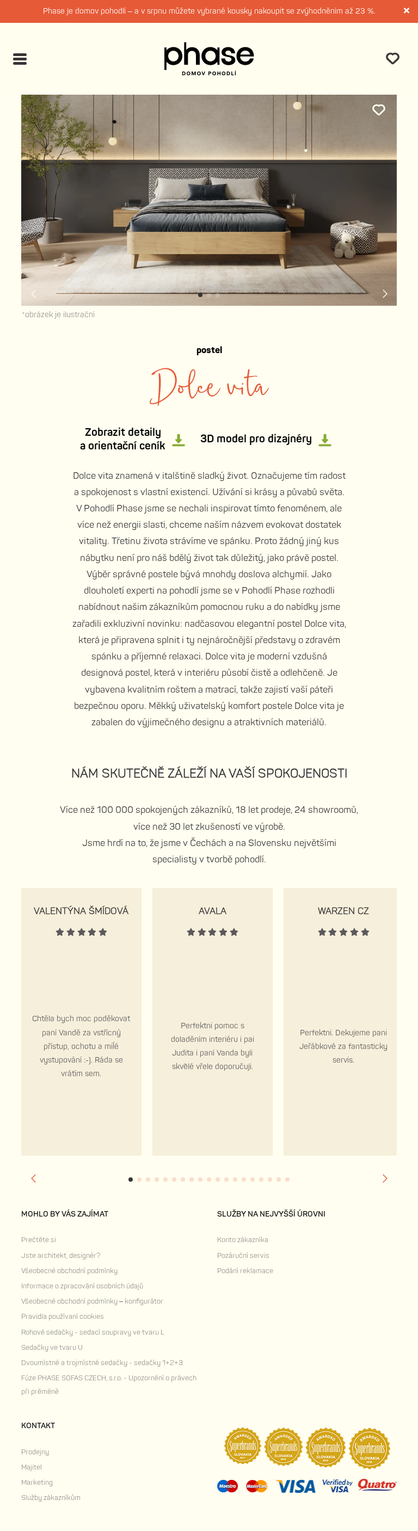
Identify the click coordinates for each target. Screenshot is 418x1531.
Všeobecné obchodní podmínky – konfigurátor (92, 1301)
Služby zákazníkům (51, 1497)
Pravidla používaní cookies (62, 1316)
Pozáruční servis (243, 1255)
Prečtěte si (38, 1240)
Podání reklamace (245, 1271)
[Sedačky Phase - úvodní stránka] (209, 58)
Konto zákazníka (242, 1240)
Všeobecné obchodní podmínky (69, 1271)
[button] (200, 295)
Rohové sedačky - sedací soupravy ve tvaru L (92, 1332)
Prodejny (35, 1452)
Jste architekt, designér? (60, 1255)
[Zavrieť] (407, 12)
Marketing (37, 1482)
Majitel (31, 1467)
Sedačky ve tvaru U (52, 1347)
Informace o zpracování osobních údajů (82, 1286)
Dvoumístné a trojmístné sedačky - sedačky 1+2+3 (102, 1363)
